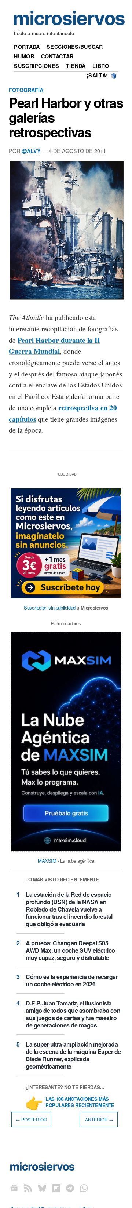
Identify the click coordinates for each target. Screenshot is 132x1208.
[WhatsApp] (84, 1188)
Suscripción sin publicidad (50, 607)
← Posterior (31, 1119)
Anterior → (98, 1119)
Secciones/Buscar (75, 46)
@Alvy (31, 150)
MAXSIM (47, 860)
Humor (24, 56)
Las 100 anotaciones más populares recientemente (79, 1102)
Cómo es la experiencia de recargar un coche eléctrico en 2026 (72, 980)
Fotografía (26, 90)
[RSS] (28, 1188)
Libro (100, 65)
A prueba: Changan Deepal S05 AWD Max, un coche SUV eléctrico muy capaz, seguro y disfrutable (70, 950)
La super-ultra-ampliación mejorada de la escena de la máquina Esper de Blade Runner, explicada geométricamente (73, 1055)
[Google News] (14, 1188)
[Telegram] (70, 1188)
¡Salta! (97, 75)
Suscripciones (36, 65)
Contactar (57, 56)
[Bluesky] (42, 1188)
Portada (27, 46)
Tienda (76, 65)
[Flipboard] (56, 1188)
